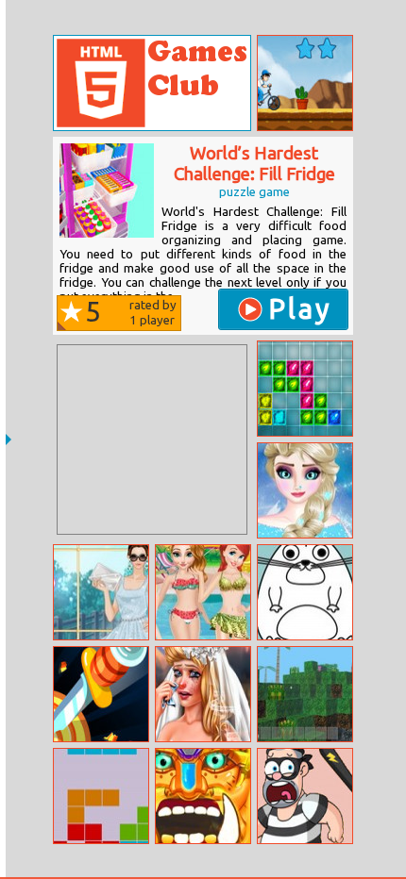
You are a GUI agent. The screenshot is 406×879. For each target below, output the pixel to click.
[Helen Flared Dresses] (101, 592)
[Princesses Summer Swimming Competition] (203, 592)
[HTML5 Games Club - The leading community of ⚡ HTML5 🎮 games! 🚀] (152, 83)
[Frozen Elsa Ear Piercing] (305, 490)
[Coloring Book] (305, 592)
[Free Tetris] (101, 796)
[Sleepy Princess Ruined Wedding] (203, 694)
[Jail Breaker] (305, 796)
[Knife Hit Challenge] (101, 694)
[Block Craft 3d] (305, 694)
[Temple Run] (203, 796)
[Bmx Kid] (305, 83)
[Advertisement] (152, 439)
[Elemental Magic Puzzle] (305, 388)
